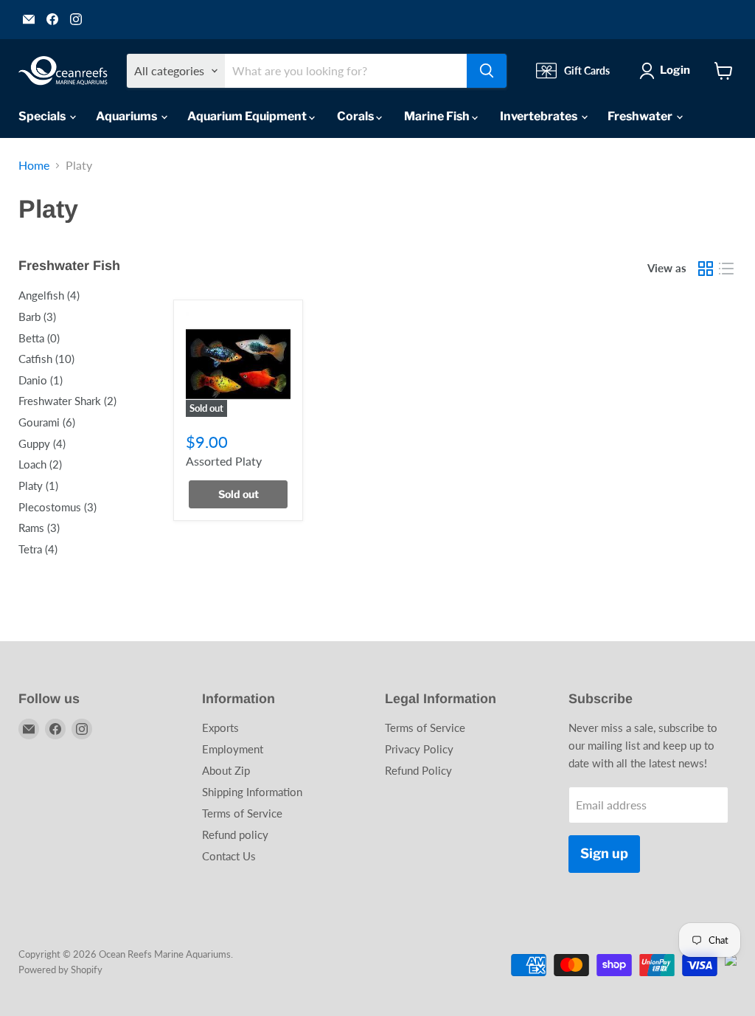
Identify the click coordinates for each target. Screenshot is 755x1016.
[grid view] (705, 268)
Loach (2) (40, 464)
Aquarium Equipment (248, 116)
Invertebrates (540, 116)
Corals (356, 116)
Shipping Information (252, 791)
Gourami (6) (46, 422)
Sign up (604, 853)
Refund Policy (418, 770)
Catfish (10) (46, 358)
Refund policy (235, 834)
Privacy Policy (419, 749)
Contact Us (229, 856)
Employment (232, 749)
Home (33, 165)
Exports (220, 727)
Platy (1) (38, 485)
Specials (43, 116)
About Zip (226, 770)
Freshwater (641, 116)
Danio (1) (40, 380)
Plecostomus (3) (57, 507)
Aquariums (127, 116)
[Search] (487, 71)
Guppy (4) (42, 443)
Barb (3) (37, 316)
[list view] (726, 268)
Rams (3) (39, 527)
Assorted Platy (224, 461)
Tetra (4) (38, 549)
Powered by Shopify (60, 969)
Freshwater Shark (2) (67, 400)
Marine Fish (438, 116)
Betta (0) (39, 338)
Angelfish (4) (49, 295)
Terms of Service (242, 813)
